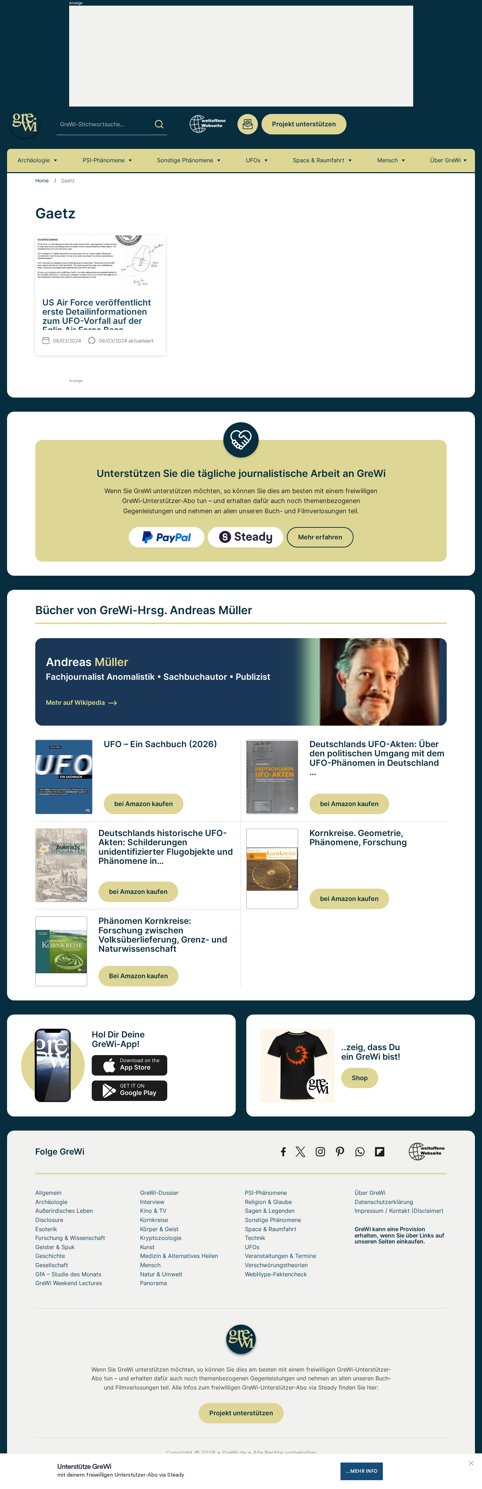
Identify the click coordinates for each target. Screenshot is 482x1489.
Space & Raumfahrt (318, 160)
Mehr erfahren (320, 537)
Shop (360, 1078)
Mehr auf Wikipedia (75, 702)
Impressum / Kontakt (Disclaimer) (399, 1210)
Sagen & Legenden (270, 1210)
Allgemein (48, 1192)
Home (42, 180)
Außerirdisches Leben (64, 1210)
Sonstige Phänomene (185, 160)
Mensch (387, 160)
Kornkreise (154, 1219)
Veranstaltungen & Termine (280, 1255)
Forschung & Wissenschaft (70, 1237)
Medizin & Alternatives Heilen (179, 1255)
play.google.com (129, 1091)
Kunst (147, 1247)
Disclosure (49, 1219)
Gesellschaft (51, 1265)
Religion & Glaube (268, 1201)
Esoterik (46, 1229)
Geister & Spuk (55, 1247)
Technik (255, 1237)
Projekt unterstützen (304, 124)
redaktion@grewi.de (247, 124)
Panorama (153, 1283)
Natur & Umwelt (161, 1274)
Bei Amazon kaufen (138, 976)
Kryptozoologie (160, 1237)
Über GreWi (445, 160)
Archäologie (34, 160)
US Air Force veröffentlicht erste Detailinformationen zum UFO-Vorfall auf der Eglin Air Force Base (96, 316)
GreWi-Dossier (159, 1192)
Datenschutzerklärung (384, 1201)
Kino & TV (153, 1210)
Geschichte (50, 1255)
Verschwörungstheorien (276, 1265)
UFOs (253, 160)
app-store (129, 1065)
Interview (152, 1201)
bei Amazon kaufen (143, 803)
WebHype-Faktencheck (276, 1274)
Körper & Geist (159, 1229)
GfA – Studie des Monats (68, 1274)
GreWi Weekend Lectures (68, 1283)
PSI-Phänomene (104, 160)
